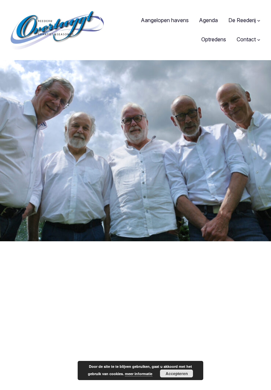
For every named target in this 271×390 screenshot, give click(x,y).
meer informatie (138, 373)
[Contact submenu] (258, 39)
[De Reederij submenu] (258, 20)
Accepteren (177, 373)
